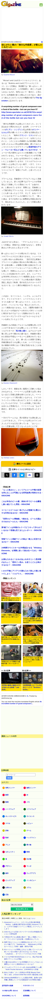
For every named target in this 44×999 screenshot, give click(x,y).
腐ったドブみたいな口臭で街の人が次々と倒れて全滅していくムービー (32, 659)
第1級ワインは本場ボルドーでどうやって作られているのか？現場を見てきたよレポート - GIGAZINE (21, 530)
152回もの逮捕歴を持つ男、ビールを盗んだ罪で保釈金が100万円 (32, 620)
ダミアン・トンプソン (14, 129)
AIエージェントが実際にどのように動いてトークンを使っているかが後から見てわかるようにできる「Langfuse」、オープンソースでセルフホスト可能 (23, 951)
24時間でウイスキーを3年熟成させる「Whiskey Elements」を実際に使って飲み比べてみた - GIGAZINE (21, 551)
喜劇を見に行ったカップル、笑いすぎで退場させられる (10, 599)
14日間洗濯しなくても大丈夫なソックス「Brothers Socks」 (32, 687)
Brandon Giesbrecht (10, 383)
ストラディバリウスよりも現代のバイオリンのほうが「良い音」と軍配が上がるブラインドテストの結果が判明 (32, 640)
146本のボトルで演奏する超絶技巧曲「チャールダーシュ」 (10, 663)
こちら (32, 918)
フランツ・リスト (27, 135)
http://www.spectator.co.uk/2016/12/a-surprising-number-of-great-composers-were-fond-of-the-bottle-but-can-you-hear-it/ (21, 115)
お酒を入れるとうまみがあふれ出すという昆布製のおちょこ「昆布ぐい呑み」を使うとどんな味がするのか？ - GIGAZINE (21, 562)
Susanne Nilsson (9, 75)
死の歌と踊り (21, 331)
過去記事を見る (22, 909)
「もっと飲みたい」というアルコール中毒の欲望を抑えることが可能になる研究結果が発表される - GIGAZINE (22, 493)
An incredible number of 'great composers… (21, 702)
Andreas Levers (9, 458)
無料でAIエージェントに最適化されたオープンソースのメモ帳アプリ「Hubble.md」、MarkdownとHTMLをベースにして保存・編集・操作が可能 (23, 944)
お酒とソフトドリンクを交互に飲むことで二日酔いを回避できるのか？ (32, 596)
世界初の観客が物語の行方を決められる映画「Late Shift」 (11, 687)
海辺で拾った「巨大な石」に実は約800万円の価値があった (10, 639)
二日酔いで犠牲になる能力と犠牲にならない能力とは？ (10, 616)
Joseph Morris (9, 236)
